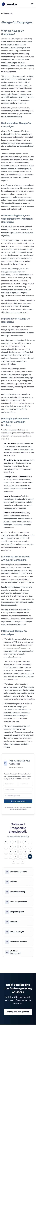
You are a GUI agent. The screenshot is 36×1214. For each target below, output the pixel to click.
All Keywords (6, 13)
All (6, 842)
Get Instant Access (19, 801)
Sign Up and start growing (18, 1012)
